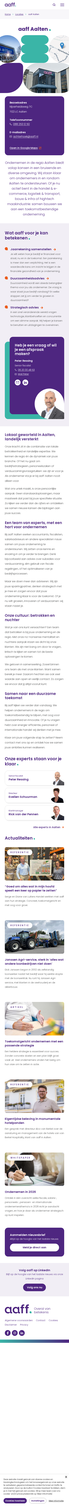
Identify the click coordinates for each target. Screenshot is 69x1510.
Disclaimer (11, 1324)
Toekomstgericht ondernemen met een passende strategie (34, 1043)
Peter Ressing (19, 779)
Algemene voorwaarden (19, 1320)
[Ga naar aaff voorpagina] (10, 5)
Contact (40, 1320)
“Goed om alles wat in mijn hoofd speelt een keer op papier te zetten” (31, 888)
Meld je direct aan (34, 1247)
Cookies (53, 1320)
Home (8, 14)
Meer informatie (56, 1500)
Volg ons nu (34, 1287)
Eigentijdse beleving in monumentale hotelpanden (32, 1121)
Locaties (19, 14)
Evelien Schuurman (23, 797)
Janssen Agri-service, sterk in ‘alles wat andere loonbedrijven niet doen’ (34, 962)
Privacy (24, 1324)
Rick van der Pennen (23, 814)
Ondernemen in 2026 (20, 1192)
